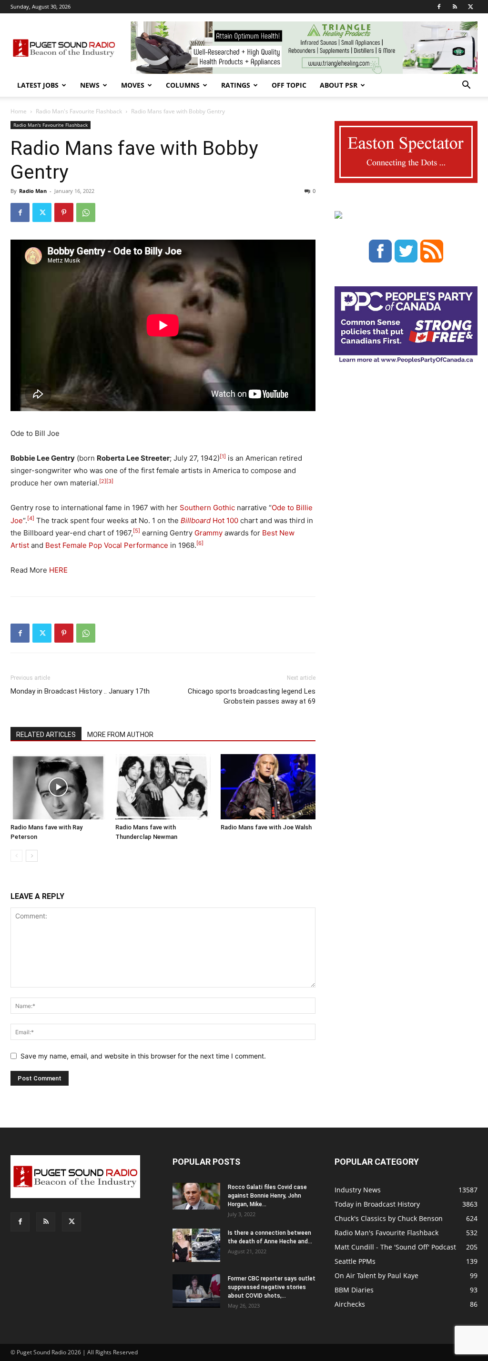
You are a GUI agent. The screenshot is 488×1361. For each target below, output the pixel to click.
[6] (199, 543)
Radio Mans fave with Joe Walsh (266, 827)
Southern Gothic (207, 507)
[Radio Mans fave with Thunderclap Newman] (162, 786)
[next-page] (32, 856)
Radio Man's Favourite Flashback (79, 111)
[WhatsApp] (85, 212)
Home (18, 111)
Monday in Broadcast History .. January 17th (80, 691)
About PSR (338, 85)
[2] (102, 481)
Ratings (235, 85)
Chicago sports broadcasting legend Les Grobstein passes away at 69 (251, 696)
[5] (136, 530)
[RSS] (454, 6)
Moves (132, 85)
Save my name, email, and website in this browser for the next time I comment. (143, 1056)
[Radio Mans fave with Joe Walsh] (268, 786)
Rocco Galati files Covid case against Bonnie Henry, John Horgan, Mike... (267, 1196)
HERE (57, 570)
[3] (109, 481)
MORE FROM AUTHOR (120, 734)
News (90, 85)
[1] (223, 456)
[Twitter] (470, 6)
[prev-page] (16, 856)
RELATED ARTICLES (46, 734)
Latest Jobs (38, 85)
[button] (466, 86)
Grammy (208, 532)
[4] (30, 518)
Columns (183, 85)
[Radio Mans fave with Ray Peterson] (57, 786)
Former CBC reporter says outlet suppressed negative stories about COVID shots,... (271, 1287)
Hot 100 (209, 520)
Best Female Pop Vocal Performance (106, 545)
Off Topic (289, 85)
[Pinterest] (63, 212)
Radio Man (33, 190)
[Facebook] (439, 6)
